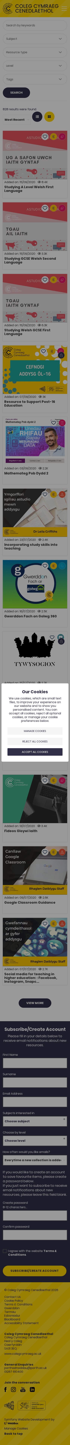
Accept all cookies (35, 752)
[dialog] (35, 722)
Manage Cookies (35, 731)
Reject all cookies (35, 741)
